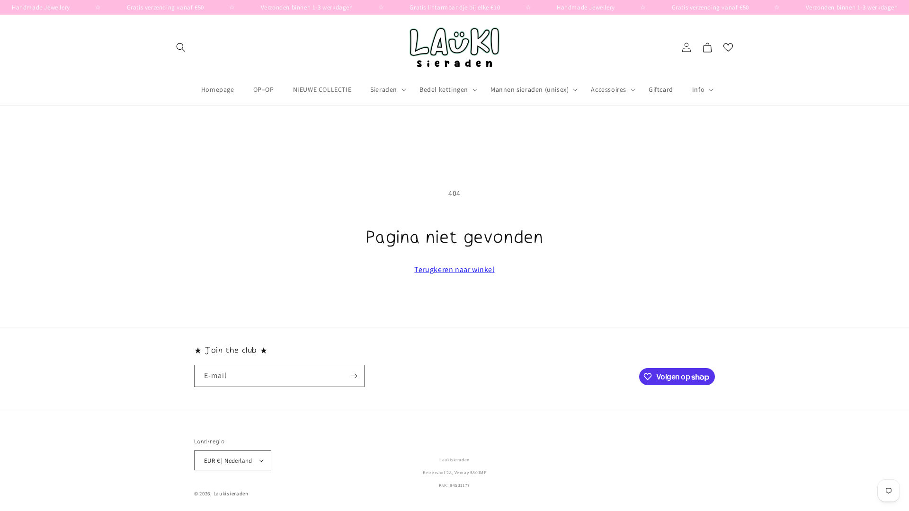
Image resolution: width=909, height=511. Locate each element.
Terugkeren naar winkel (454, 269)
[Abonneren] (353, 376)
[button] (180, 47)
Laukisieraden (231, 493)
